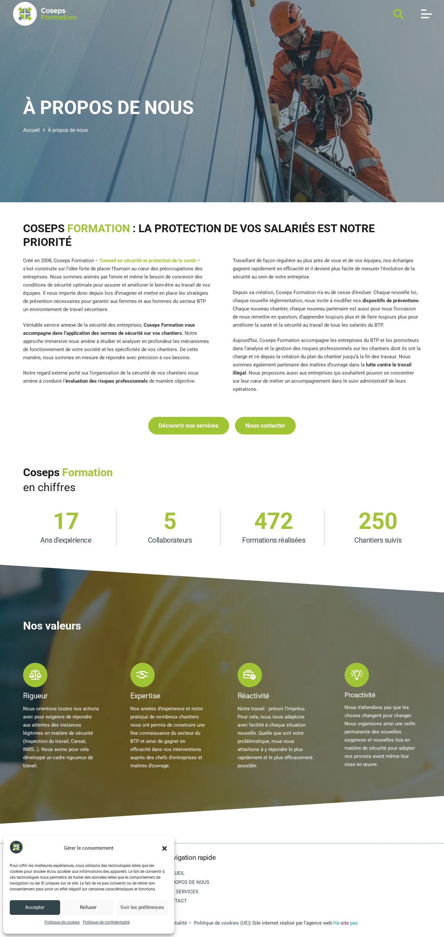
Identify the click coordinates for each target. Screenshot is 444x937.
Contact (176, 901)
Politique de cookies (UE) (222, 923)
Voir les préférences (142, 907)
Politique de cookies (62, 922)
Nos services (181, 892)
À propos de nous (187, 882)
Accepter (35, 907)
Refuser (88, 907)
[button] (164, 848)
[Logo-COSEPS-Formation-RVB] (44, 14)
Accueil (175, 873)
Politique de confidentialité (106, 922)
